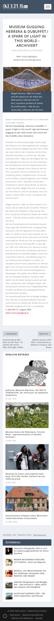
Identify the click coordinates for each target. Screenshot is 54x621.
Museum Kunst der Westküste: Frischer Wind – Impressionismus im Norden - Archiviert (25, 434)
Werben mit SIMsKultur (22, 618)
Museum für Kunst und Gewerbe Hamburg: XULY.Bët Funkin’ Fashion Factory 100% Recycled (25, 476)
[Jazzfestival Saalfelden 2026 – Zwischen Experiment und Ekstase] (10, 596)
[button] (5, 616)
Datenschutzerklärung (32, 615)
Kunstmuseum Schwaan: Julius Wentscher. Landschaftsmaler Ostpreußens (27, 516)
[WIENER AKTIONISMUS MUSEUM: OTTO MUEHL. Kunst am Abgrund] (10, 562)
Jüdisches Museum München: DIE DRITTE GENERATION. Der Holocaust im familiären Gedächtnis (27, 392)
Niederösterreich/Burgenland (27, 60)
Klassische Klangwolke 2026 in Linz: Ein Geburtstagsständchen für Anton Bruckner (31, 551)
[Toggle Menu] (48, 6)
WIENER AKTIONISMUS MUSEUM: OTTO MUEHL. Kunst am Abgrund (29, 560)
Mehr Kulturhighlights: (27, 56)
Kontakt (39, 618)
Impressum (15, 615)
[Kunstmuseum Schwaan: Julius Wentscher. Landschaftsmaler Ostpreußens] (27, 499)
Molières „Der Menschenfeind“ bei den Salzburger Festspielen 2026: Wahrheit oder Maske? (30, 573)
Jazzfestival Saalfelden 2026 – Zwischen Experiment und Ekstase (30, 594)
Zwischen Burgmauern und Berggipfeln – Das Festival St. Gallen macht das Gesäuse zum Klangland (31, 584)
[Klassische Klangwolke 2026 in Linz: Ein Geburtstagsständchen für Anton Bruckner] (10, 551)
